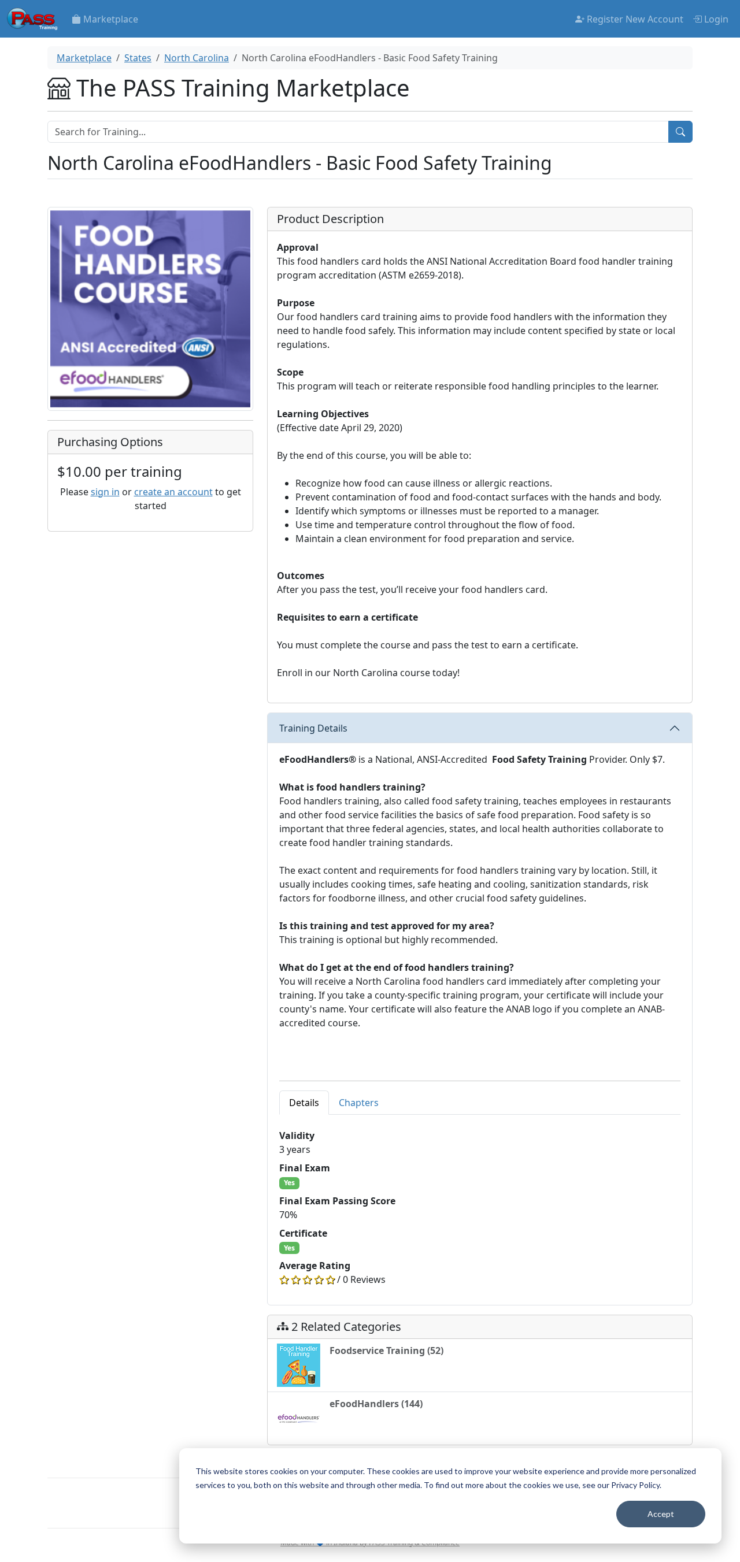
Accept (661, 1514)
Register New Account (633, 19)
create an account (173, 491)
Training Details (313, 728)
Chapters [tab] (359, 1102)
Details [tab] (304, 1102)
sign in (105, 491)
